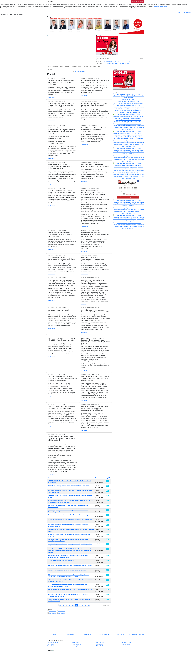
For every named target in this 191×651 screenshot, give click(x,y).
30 (89, 605)
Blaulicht (67, 66)
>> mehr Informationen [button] (184, 12)
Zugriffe (108, 478)
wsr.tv (94, 66)
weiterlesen (51, 97)
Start (49, 66)
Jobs (90, 66)
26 (76, 605)
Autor (96, 478)
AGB (54, 634)
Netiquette (120, 634)
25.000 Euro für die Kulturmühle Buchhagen (61, 560)
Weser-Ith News (100, 646)
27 (79, 605)
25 (73, 605)
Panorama (85, 66)
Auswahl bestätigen (6, 14)
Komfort (131, 8)
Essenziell (2, 8)
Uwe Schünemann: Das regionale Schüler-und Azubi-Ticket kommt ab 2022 (70, 565)
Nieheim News (100, 644)
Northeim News (125, 644)
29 (85, 605)
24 (69, 605)
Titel (49, 478)
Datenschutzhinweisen (160, 6)
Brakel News (75, 642)
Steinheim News (51, 646)
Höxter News (50, 644)
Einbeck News (100, 642)
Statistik (66, 8)
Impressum (70, 634)
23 (66, 605)
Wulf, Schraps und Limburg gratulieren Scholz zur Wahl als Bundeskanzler (70, 589)
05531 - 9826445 (106, 63)
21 (60, 605)
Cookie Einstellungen (136, 634)
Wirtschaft (74, 66)
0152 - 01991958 (107, 62)
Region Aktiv (55, 66)
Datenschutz (87, 634)
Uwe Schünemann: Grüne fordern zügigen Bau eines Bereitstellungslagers (70, 515)
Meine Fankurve (76, 644)
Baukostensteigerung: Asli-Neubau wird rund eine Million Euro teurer (68, 486)
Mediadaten (50, 1)
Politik (61, 66)
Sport (79, 66)
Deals (98, 66)
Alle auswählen (18, 14)
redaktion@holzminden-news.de (121, 62)
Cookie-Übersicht (103, 634)
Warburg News (76, 646)
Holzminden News (126, 642)
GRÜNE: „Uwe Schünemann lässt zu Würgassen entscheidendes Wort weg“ (70, 520)
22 (63, 605)
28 (82, 605)
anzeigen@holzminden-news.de (121, 63)
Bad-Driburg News (52, 642)
